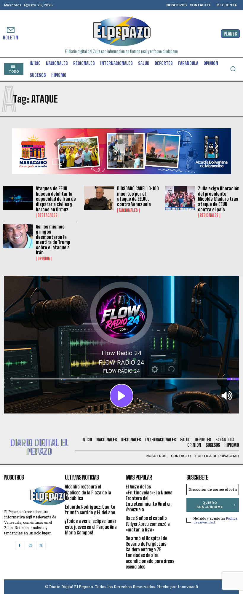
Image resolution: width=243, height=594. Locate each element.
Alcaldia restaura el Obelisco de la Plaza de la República (88, 492)
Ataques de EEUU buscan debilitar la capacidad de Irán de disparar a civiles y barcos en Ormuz (56, 199)
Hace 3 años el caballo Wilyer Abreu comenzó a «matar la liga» (148, 523)
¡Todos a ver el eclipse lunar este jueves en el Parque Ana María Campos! (91, 526)
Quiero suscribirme (209, 505)
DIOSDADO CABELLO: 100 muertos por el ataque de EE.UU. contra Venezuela (138, 196)
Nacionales (128, 210)
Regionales (209, 215)
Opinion (44, 259)
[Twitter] (41, 545)
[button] (233, 69)
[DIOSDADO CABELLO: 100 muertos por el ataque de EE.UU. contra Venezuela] (99, 198)
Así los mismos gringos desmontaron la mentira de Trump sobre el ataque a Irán (53, 240)
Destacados (47, 215)
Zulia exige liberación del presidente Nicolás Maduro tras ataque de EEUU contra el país (218, 199)
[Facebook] (19, 545)
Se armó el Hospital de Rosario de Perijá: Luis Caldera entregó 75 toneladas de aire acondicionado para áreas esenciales (150, 552)
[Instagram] (30, 545)
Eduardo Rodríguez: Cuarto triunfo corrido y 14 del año (90, 509)
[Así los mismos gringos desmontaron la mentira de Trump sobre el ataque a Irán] (18, 236)
